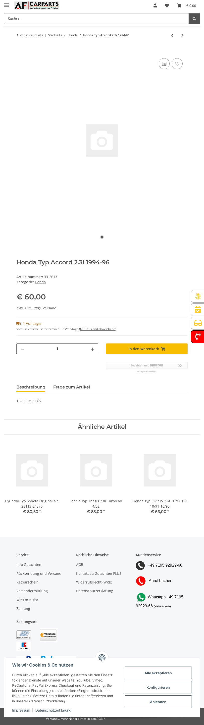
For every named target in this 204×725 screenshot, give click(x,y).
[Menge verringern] (22, 349)
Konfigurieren (158, 687)
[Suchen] (194, 18)
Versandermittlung (32, 590)
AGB (79, 564)
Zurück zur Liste (31, 35)
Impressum (21, 710)
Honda (40, 282)
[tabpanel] (102, 140)
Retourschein (27, 582)
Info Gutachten (28, 564)
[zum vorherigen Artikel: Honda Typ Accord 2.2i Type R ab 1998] (172, 35)
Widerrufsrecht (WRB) (94, 582)
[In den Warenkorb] (20, 51)
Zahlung (23, 608)
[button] (155, 5)
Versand (49, 308)
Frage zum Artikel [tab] (71, 387)
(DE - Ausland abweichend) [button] (97, 329)
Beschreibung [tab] (30, 387)
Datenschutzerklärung (53, 710)
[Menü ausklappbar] (6, 3)
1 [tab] (102, 237)
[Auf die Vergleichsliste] (164, 63)
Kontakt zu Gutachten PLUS (98, 573)
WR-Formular (27, 599)
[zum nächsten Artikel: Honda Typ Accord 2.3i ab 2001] (182, 35)
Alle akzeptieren (158, 673)
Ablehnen (158, 702)
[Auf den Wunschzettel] (177, 63)
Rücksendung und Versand (38, 573)
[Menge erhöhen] (92, 349)
